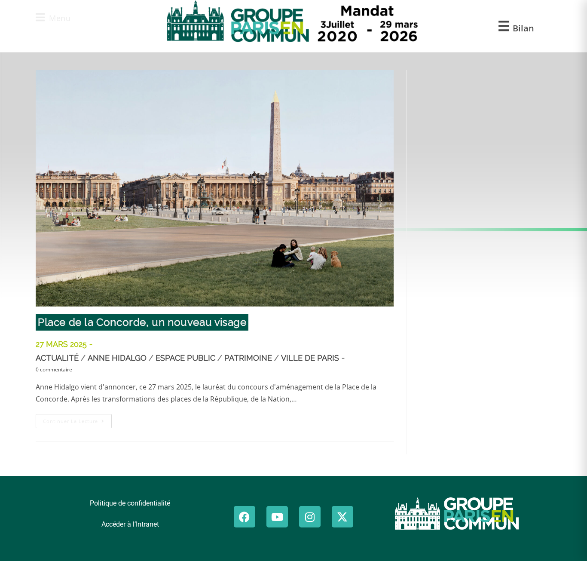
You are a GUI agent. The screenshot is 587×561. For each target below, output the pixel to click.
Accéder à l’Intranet (130, 524)
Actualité (57, 357)
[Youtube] (277, 516)
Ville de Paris (310, 357)
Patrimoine (248, 357)
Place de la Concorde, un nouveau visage (142, 322)
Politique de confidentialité (130, 503)
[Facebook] (244, 516)
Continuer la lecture (77, 419)
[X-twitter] (342, 516)
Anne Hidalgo (117, 357)
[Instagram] (310, 516)
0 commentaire (54, 369)
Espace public (185, 357)
